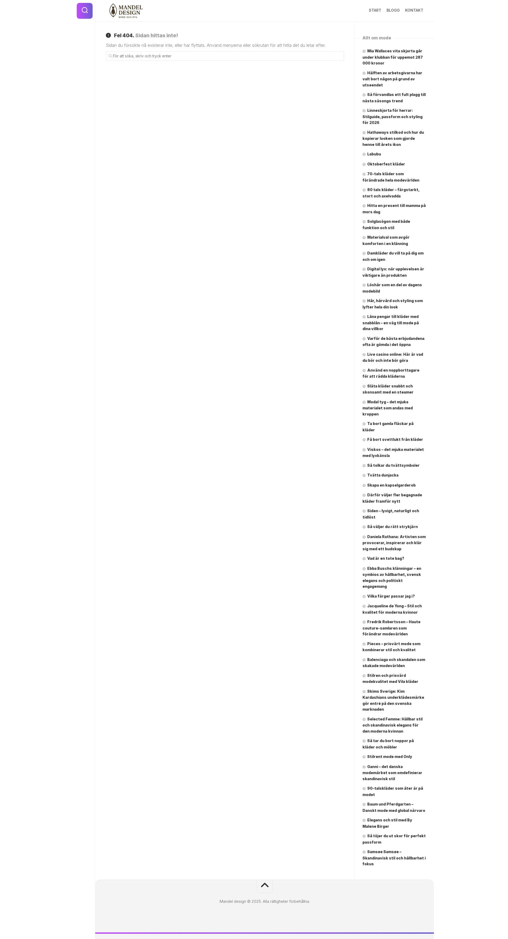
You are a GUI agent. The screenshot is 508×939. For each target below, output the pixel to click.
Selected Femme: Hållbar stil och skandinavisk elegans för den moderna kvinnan (392, 725)
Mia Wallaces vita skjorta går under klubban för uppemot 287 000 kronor (392, 57)
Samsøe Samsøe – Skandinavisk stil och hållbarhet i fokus (394, 857)
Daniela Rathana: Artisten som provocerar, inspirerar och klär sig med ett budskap (394, 542)
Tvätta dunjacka (382, 475)
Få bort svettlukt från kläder (395, 439)
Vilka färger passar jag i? (391, 596)
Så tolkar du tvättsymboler (393, 465)
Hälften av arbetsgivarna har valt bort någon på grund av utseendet (392, 79)
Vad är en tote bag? (385, 558)
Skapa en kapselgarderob (391, 485)
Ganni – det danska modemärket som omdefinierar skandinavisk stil (392, 772)
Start (375, 10)
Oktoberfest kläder (386, 164)
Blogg (393, 10)
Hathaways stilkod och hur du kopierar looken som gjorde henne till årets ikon (393, 138)
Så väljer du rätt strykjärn (392, 526)
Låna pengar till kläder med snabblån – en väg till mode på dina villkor (390, 322)
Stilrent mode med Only (389, 756)
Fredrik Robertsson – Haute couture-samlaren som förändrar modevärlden (391, 627)
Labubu (374, 154)
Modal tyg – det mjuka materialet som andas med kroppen (387, 408)
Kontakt (414, 10)
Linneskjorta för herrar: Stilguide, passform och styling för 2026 (392, 116)
